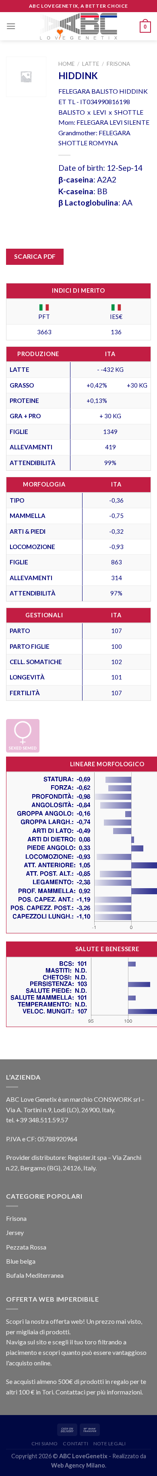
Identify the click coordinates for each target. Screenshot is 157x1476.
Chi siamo (44, 1443)
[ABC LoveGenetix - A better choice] (79, 26)
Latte (90, 64)
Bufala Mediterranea (35, 1275)
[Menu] (11, 26)
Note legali (109, 1443)
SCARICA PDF (35, 256)
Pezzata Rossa (26, 1247)
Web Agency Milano (78, 1465)
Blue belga (20, 1261)
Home (66, 64)
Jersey (15, 1232)
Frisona (118, 64)
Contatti (75, 1443)
